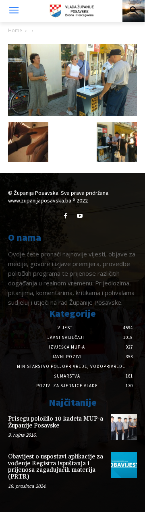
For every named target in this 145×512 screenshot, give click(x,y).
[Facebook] (65, 216)
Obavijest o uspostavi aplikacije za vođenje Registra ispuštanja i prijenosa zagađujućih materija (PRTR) (55, 467)
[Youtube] (80, 216)
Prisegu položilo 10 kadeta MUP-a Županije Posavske (55, 422)
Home (15, 30)
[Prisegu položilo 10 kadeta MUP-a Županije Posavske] (124, 427)
